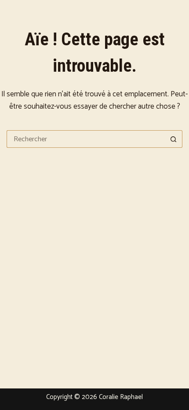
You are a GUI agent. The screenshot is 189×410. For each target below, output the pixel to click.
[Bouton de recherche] (173, 139)
